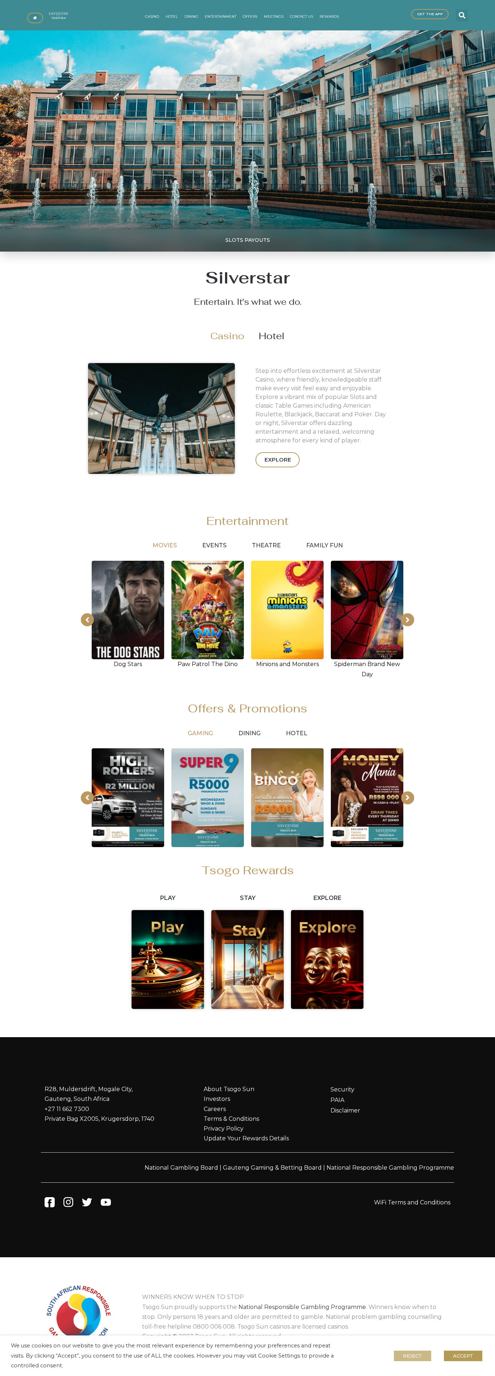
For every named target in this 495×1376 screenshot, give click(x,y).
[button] (462, 15)
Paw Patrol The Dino (208, 664)
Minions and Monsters (287, 664)
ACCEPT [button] (463, 1356)
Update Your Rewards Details (246, 1138)
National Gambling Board (181, 1167)
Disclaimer (345, 1110)
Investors (217, 1098)
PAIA (337, 1100)
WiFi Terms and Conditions (412, 1202)
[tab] (227, 336)
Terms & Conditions (231, 1118)
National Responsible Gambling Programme (390, 1167)
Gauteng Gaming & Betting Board (272, 1167)
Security (342, 1089)
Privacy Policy (224, 1128)
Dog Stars (128, 664)
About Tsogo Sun (229, 1089)
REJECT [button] (412, 1356)
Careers (215, 1109)
